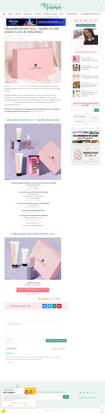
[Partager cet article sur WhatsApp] (54, 306)
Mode (10, 14)
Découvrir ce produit (33, 189)
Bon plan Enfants (86, 65)
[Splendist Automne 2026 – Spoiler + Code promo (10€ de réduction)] (77, 76)
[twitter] (81, 21)
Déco (62, 14)
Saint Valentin (9, 102)
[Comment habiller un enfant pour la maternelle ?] (77, 67)
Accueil (7, 17)
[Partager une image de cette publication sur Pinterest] (59, 306)
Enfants (38, 14)
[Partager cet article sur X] (49, 306)
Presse (89, 397)
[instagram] (90, 21)
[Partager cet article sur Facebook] (44, 306)
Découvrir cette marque (34, 207)
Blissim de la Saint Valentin (19, 86)
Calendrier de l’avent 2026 (90, 14)
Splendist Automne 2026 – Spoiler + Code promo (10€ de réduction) (90, 76)
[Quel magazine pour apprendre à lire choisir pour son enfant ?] (77, 85)
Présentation (83, 46)
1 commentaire (29, 36)
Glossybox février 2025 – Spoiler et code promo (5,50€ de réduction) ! (32, 30)
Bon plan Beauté (15, 17)
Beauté (18, 14)
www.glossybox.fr (34, 223)
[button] (3, 411)
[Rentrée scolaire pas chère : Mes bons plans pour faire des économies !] (77, 93)
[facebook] (76, 21)
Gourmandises (72, 14)
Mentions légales (57, 410)
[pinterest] (85, 21)
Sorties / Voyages (50, 14)
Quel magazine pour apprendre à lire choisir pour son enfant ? (89, 85)
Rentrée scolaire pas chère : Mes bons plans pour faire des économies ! (89, 94)
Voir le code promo (38, 111)
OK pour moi (27, 405)
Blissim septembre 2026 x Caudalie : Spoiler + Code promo (89, 59)
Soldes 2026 (27, 14)
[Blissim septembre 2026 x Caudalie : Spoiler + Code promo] (77, 59)
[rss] (95, 21)
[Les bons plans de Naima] (52, 6)
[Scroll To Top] (102, 411)
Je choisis (10, 405)
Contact (90, 46)
